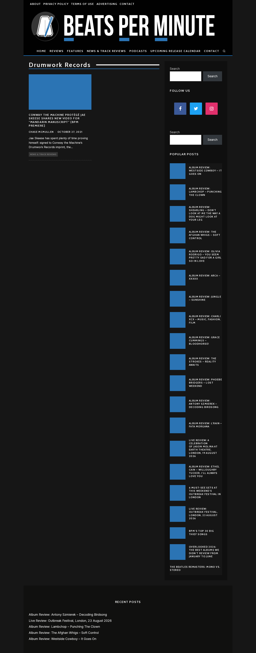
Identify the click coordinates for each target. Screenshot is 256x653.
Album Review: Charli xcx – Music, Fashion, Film (205, 319)
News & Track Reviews (106, 51)
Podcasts (138, 51)
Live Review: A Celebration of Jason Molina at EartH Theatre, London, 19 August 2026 (203, 448)
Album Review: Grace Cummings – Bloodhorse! (204, 340)
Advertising (106, 4)
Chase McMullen (41, 131)
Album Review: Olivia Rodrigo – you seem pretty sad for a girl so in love (205, 256)
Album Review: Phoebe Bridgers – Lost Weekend (205, 382)
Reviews (57, 51)
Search (175, 68)
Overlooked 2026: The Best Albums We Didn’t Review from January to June (204, 551)
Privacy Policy (56, 4)
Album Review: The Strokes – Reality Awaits (202, 361)
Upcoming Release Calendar (175, 51)
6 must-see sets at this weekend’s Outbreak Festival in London (205, 492)
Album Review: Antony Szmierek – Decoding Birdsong (204, 403)
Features (75, 51)
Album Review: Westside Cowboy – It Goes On (205, 170)
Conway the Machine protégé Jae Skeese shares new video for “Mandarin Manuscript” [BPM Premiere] (57, 120)
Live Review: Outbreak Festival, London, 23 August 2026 (203, 513)
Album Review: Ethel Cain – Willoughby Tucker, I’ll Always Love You (204, 471)
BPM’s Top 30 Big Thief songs (201, 532)
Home (41, 51)
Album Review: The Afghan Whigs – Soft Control (204, 235)
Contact (127, 4)
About (35, 4)
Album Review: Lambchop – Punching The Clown (205, 191)
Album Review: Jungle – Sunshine (205, 298)
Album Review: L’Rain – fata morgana (205, 425)
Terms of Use (82, 4)
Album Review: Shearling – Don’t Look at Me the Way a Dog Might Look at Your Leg (204, 213)
